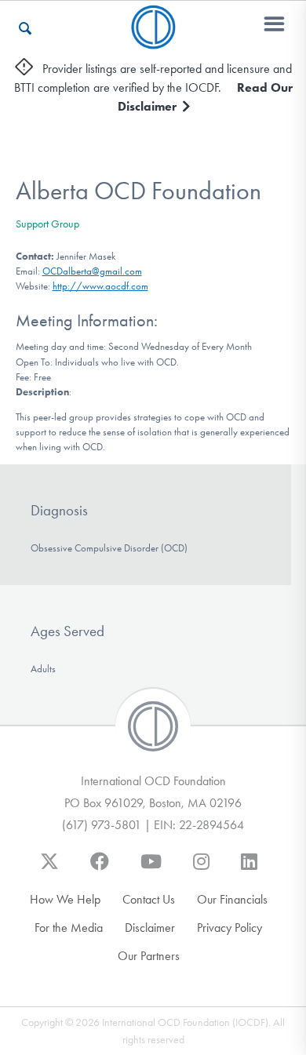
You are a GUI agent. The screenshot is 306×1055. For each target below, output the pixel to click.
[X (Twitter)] (49, 869)
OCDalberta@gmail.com (92, 271)
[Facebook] (99, 869)
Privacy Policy (229, 927)
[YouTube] (151, 869)
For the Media (69, 927)
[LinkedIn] (249, 869)
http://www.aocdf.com (100, 286)
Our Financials (232, 899)
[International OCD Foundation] (153, 39)
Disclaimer (150, 927)
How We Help (65, 899)
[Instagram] (201, 869)
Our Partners (149, 955)
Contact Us (148, 899)
